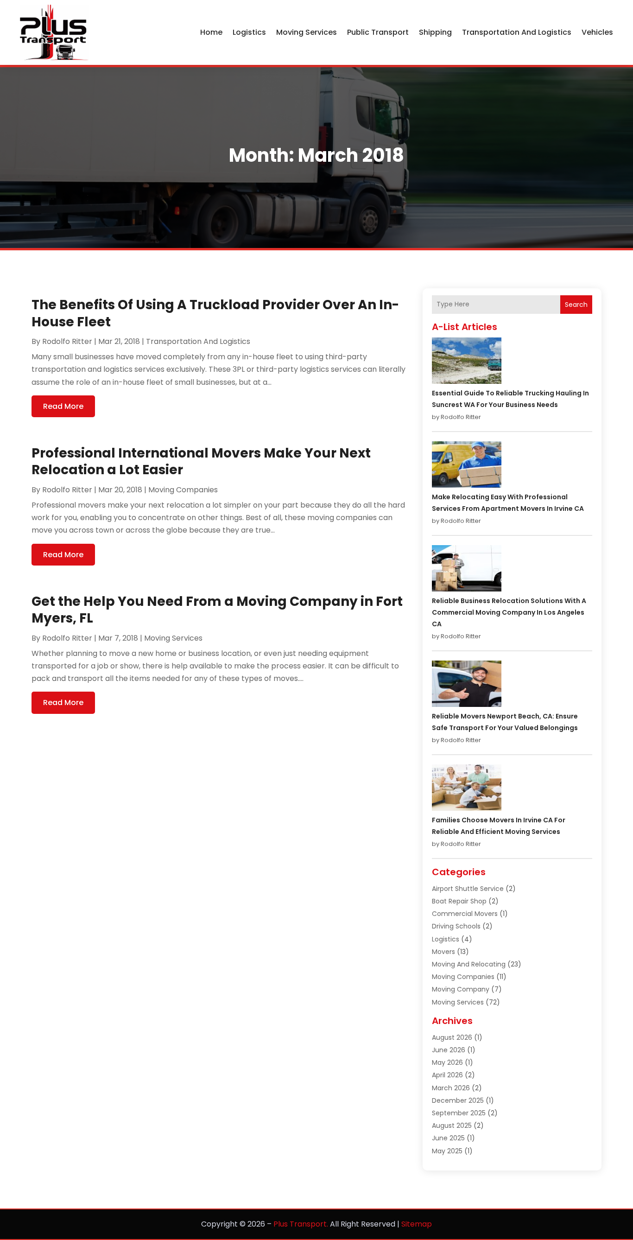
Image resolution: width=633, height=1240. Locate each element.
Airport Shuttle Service (468, 888)
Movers (443, 951)
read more (63, 406)
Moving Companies (183, 489)
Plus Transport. (300, 1224)
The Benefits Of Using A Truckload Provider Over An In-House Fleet (215, 313)
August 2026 (452, 1037)
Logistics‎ (249, 32)
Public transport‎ (378, 32)
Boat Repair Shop (459, 901)
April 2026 (447, 1075)
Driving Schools (456, 926)
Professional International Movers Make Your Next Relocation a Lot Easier (201, 461)
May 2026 (447, 1062)
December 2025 (458, 1100)
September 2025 (459, 1113)
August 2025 (452, 1125)
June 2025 (448, 1138)
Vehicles (597, 32)
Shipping (435, 32)
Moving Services (306, 32)
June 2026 (448, 1050)
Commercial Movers (465, 913)
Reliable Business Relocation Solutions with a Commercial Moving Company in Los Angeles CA (509, 612)
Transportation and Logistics (516, 32)
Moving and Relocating (469, 964)
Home (211, 32)
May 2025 (447, 1151)
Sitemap (416, 1224)
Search (576, 304)
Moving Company (460, 989)
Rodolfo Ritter (67, 341)
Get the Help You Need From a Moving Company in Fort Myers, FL (217, 609)
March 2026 (451, 1088)
